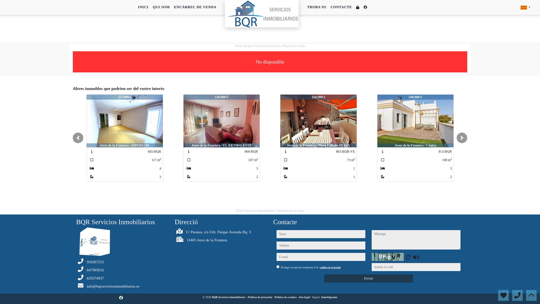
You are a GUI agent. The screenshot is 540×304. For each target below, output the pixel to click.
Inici (143, 7)
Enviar (368, 278)
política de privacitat (330, 267)
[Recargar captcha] (408, 257)
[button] (78, 138)
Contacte (341, 7)
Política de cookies (285, 297)
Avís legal (305, 297)
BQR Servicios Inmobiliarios (229, 297)
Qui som (161, 7)
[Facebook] (365, 7)
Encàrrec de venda (195, 7)
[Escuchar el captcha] (416, 257)
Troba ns (316, 7)
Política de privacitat (260, 297)
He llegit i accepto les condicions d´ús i (311, 267)
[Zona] (357, 7)
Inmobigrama (329, 297)
